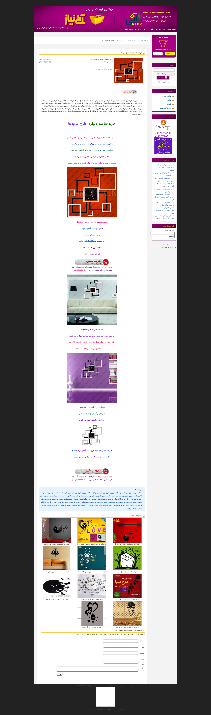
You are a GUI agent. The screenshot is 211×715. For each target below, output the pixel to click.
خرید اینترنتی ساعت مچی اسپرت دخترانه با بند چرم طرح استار (164, 210)
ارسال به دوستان (44, 59)
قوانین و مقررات (148, 29)
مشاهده (170, 53)
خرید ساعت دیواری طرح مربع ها (112, 493)
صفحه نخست (171, 29)
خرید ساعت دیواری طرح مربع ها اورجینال (128, 499)
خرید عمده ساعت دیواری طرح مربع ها (106, 496)
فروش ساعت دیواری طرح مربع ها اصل (53, 502)
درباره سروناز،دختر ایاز (164, 165)
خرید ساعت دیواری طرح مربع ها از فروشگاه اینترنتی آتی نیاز (93, 499)
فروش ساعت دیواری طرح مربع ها (61, 499)
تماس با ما (129, 29)
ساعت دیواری (130, 40)
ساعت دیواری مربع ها (134, 508)
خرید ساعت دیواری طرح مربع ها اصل (52, 496)
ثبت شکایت (160, 29)
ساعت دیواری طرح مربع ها (133, 493)
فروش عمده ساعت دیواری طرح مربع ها (71, 505)
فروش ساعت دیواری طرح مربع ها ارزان (99, 505)
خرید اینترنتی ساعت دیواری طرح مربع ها (86, 493)
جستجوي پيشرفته (163, 82)
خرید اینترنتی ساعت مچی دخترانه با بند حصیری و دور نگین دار (164, 196)
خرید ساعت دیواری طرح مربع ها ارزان (79, 496)
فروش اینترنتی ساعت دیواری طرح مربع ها (109, 502)
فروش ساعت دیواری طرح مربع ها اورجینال (128, 505)
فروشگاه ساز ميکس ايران (97, 709)
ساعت (54, 505)
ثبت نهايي (158, 53)
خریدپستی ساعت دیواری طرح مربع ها (59, 493)
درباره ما (138, 29)
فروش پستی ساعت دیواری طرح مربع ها (80, 502)
